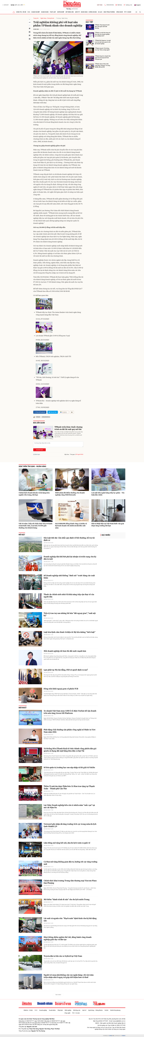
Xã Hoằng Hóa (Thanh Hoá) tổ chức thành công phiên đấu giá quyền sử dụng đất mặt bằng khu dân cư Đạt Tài (70, 750)
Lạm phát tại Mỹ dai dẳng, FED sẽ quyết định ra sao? (66, 670)
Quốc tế (77, 12)
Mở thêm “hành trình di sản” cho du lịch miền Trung (67, 899)
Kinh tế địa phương (109, 12)
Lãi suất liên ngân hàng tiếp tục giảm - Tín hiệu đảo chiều (107, 494)
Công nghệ (119, 12)
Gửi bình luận (39, 449)
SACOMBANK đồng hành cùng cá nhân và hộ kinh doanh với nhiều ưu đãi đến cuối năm (71, 526)
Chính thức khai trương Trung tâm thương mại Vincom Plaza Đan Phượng (70, 882)
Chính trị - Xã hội (21, 12)
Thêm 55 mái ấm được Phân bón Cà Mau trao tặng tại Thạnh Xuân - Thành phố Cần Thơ (69, 787)
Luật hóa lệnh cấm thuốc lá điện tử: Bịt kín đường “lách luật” (69, 632)
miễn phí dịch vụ (46, 416)
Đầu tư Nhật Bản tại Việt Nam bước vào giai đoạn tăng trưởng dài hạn (107, 525)
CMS (111, 1035)
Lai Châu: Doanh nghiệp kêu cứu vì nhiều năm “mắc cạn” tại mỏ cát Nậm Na (69, 806)
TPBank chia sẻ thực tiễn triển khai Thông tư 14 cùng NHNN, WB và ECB (102, 65)
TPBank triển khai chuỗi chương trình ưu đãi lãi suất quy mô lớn (68, 428)
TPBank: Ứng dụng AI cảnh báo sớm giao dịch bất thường (102, 26)
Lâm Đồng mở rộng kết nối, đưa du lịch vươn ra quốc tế (67, 843)
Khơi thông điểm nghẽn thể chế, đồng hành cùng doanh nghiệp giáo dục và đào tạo (68, 938)
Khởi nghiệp (60, 12)
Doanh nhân (44, 12)
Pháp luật (53, 12)
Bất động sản (70, 12)
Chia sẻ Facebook (40, 412)
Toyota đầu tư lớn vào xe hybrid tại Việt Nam (63, 956)
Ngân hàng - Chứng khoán (89, 12)
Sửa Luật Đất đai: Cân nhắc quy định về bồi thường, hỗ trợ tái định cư (69, 539)
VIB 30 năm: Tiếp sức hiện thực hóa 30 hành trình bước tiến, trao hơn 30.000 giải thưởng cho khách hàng (35, 526)
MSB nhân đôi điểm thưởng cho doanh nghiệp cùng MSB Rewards (70, 494)
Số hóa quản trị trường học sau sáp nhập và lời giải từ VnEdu (69, 767)
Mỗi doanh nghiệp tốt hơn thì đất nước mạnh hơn (65, 651)
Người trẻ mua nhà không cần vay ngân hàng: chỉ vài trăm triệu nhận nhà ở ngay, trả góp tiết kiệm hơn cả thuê (69, 976)
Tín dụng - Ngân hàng (61, 18)
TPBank (38, 416)
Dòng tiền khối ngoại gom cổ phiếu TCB (61, 689)
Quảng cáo (129, 5)
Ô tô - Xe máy (127, 12)
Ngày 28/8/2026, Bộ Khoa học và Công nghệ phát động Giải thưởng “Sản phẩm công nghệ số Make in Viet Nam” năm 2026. (70, 737)
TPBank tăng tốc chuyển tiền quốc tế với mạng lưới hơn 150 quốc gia (103, 57)
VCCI (29, 12)
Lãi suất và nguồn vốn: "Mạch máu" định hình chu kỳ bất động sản (70, 919)
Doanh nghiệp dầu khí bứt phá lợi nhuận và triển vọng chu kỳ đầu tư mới (70, 558)
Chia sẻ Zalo (53, 412)
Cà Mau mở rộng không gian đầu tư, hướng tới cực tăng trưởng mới (70, 863)
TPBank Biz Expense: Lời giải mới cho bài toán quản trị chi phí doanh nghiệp (103, 42)
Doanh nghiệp (35, 12)
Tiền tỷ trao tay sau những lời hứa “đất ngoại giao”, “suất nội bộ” (70, 614)
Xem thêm (58, 994)
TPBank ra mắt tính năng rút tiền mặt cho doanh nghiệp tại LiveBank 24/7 (102, 34)
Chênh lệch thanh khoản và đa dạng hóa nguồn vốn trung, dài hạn (34, 494)
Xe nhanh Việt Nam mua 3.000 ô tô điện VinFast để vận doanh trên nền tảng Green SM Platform (70, 712)
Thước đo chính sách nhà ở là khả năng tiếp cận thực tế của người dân (69, 595)
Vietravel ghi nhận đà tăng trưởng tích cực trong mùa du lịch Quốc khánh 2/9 (70, 825)
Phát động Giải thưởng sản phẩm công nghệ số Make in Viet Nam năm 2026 (69, 731)
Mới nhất (6, 5)
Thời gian (72, 454)
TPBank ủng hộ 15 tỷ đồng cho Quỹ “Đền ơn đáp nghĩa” (102, 49)
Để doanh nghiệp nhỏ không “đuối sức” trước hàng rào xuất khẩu (69, 577)
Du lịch (100, 12)
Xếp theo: (66, 454)
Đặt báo (120, 5)
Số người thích (79, 454)
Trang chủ (35, 18)
